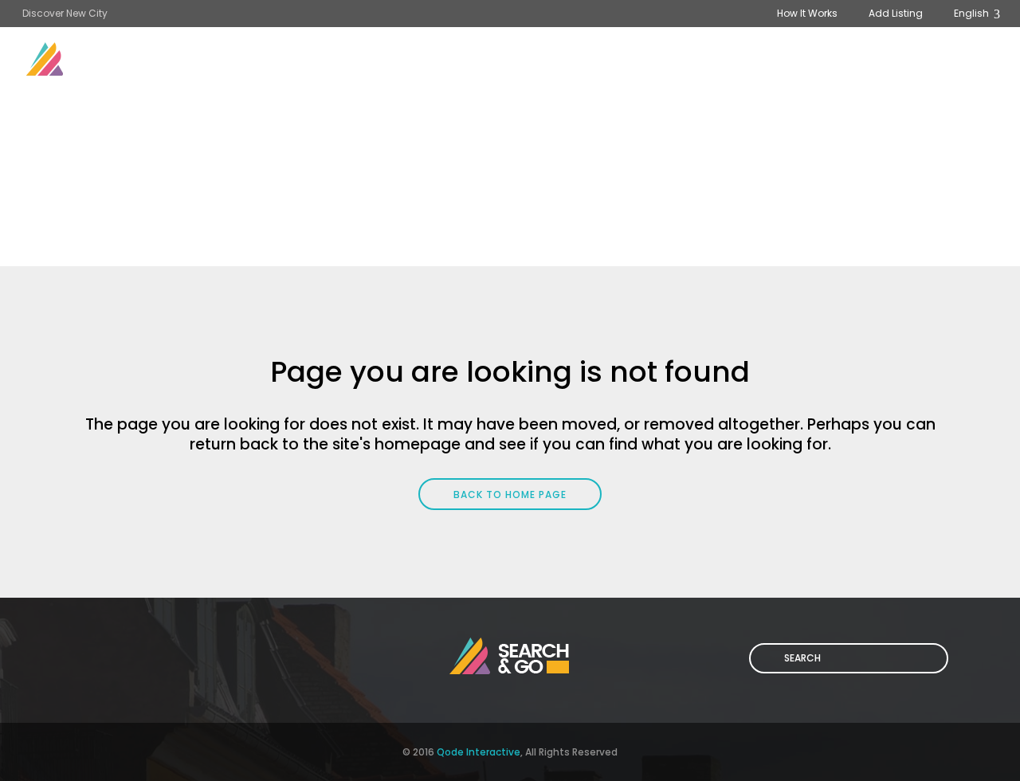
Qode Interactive (478, 752)
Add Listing (896, 13)
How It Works (807, 13)
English (972, 13)
